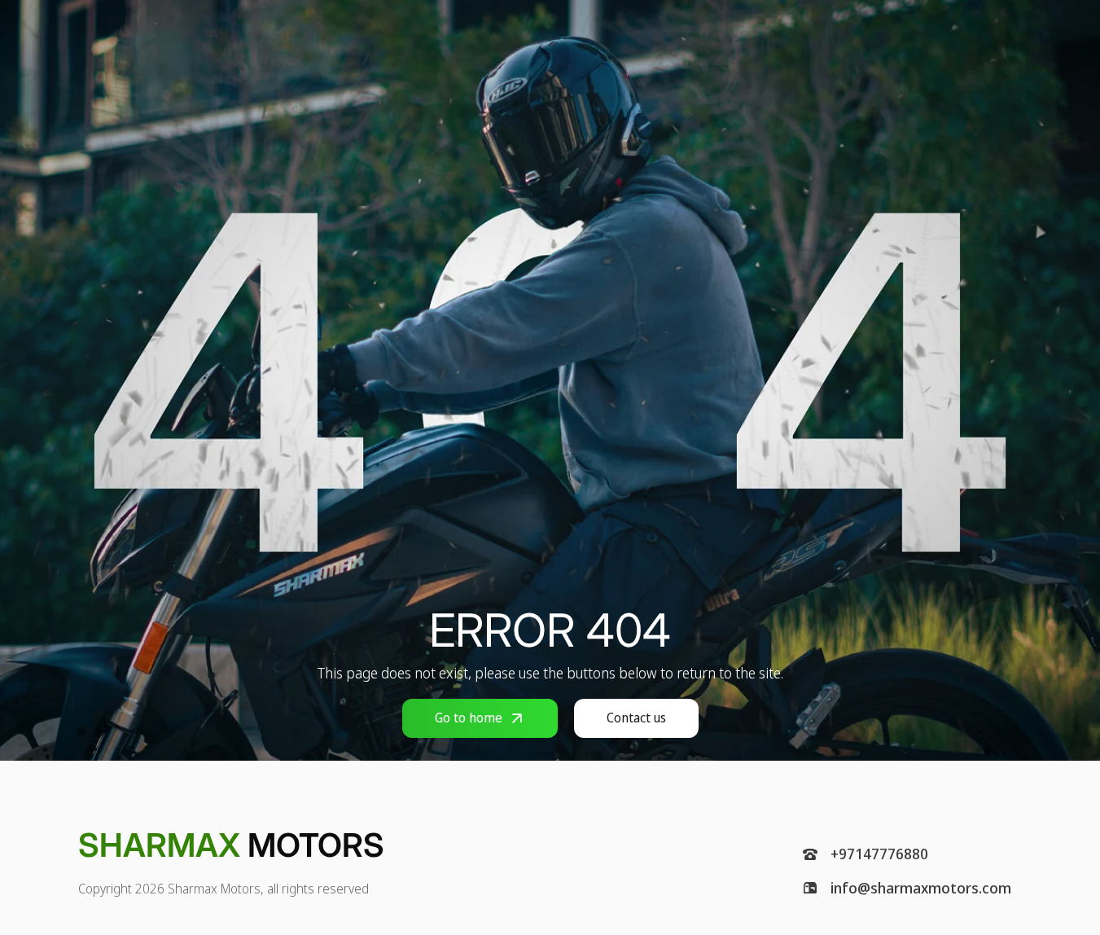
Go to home (468, 717)
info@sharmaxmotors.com (920, 889)
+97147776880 (879, 854)
